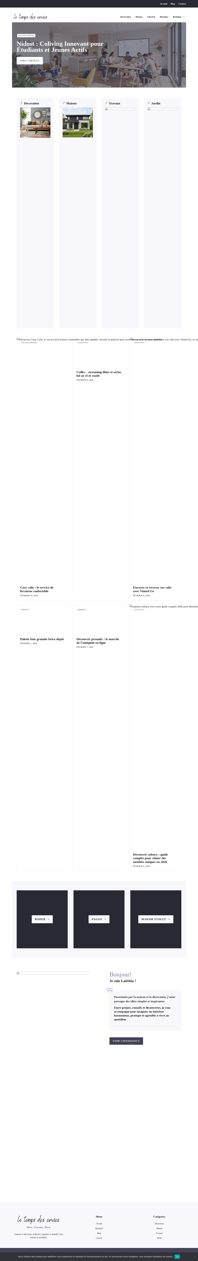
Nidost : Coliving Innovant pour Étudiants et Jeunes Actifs (60, 46)
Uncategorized (26, 35)
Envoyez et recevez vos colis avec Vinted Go (152, 589)
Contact (182, 4)
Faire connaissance (126, 1041)
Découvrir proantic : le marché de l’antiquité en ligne (98, 640)
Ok (177, 1256)
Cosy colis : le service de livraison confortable (36, 589)
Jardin (155, 103)
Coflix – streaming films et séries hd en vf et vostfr (99, 373)
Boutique (177, 17)
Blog (173, 4)
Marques (164, 17)
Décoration (125, 17)
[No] (194, 1256)
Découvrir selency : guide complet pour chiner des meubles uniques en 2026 (150, 858)
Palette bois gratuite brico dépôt (42, 639)
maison (159, 1228)
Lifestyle (151, 17)
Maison (139, 17)
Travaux (114, 103)
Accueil (163, 4)
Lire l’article (29, 61)
